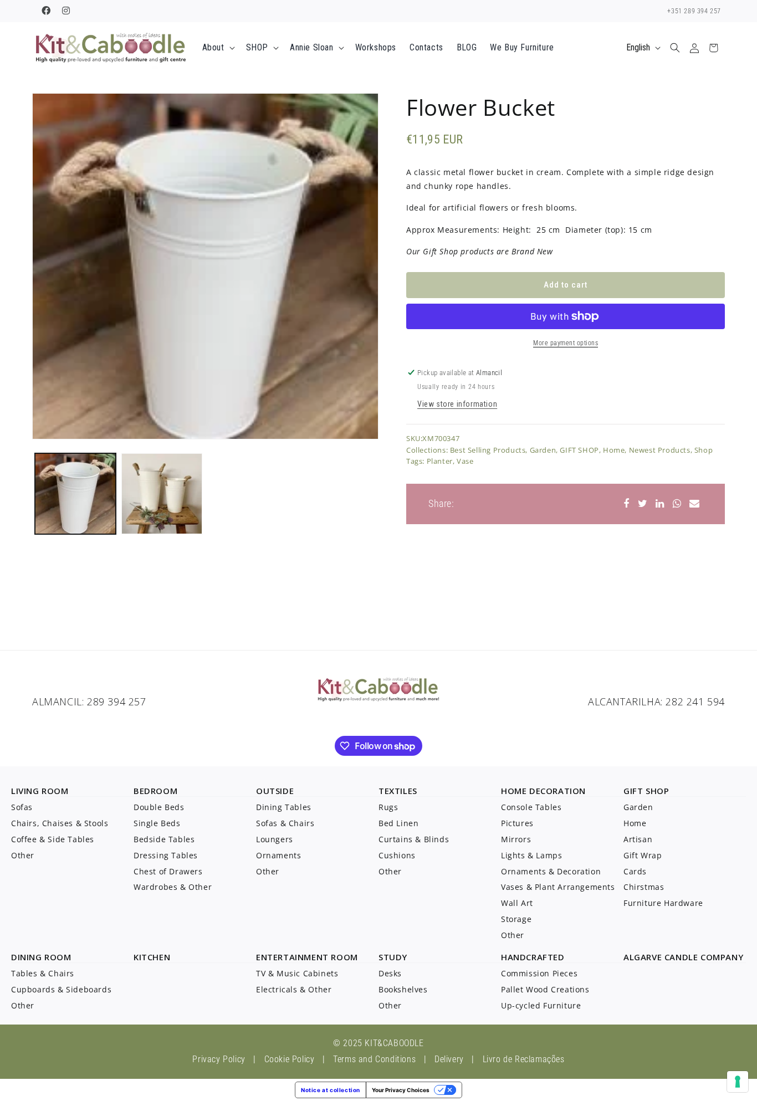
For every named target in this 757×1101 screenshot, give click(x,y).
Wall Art (517, 903)
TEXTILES (397, 790)
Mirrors (516, 839)
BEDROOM (155, 790)
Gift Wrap (642, 855)
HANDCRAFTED (533, 956)
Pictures (517, 823)
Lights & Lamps (531, 855)
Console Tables (531, 807)
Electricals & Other (293, 989)
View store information (457, 404)
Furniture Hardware (663, 903)
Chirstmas (643, 887)
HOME (513, 790)
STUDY (392, 956)
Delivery (449, 1059)
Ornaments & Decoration (551, 871)
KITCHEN (152, 956)
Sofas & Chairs (285, 823)
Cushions (397, 855)
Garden (543, 450)
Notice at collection (330, 1090)
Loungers (274, 839)
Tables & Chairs (42, 973)
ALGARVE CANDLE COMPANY (683, 956)
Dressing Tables (166, 855)
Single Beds (157, 823)
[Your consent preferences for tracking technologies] (737, 1081)
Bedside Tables (164, 839)
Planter (440, 461)
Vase (465, 461)
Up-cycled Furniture (541, 1005)
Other (22, 855)
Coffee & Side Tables (52, 839)
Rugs (388, 807)
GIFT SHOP (579, 450)
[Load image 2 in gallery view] (161, 493)
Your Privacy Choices (400, 1090)
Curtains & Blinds (413, 839)
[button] (217, 47)
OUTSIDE (275, 790)
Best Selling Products (488, 450)
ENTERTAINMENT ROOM (307, 956)
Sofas (22, 807)
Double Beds (159, 807)
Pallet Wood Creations (545, 989)
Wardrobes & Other (173, 887)
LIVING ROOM (40, 790)
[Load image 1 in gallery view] (75, 493)
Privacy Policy (218, 1059)
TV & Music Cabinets (297, 973)
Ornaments (278, 855)
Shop (703, 450)
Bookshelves (403, 989)
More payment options (565, 343)
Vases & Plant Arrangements (558, 887)
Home (614, 450)
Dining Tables (283, 807)
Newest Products (659, 450)
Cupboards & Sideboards (61, 989)
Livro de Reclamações (524, 1059)
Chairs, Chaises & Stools (59, 823)
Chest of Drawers (168, 871)
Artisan (637, 839)
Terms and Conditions (374, 1059)
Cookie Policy (289, 1059)
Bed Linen (398, 823)
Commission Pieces (539, 973)
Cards (635, 871)
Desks (390, 973)
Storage (516, 919)
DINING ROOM (41, 956)
